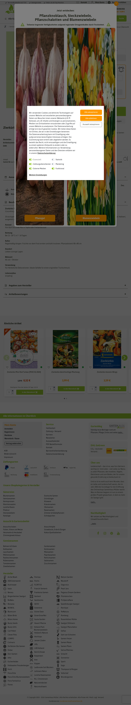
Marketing (60, 164)
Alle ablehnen (91, 118)
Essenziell (37, 160)
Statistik (59, 160)
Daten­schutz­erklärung (46, 153)
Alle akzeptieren (91, 112)
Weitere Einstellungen (38, 175)
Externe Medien (39, 169)
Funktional (60, 169)
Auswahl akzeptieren (91, 124)
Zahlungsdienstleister (42, 164)
